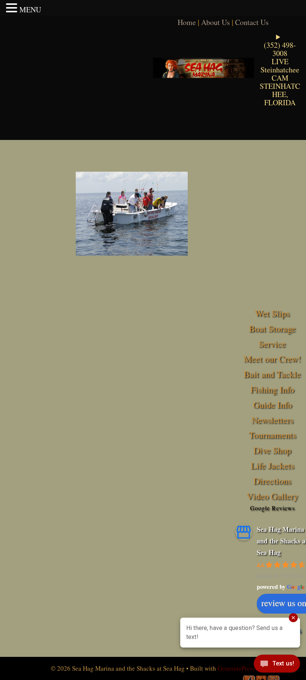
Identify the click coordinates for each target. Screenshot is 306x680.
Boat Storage (272, 328)
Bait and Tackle (272, 374)
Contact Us (252, 22)
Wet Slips (272, 313)
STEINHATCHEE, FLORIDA (280, 94)
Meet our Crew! (272, 359)
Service (272, 344)
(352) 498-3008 (280, 49)
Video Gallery (272, 496)
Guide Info (272, 405)
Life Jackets (272, 465)
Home (187, 22)
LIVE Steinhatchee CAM (279, 69)
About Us (215, 22)
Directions (272, 481)
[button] (12, 8)
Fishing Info (272, 389)
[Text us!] (277, 665)
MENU (30, 9)
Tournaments (272, 435)
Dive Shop (272, 450)
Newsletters (272, 420)
